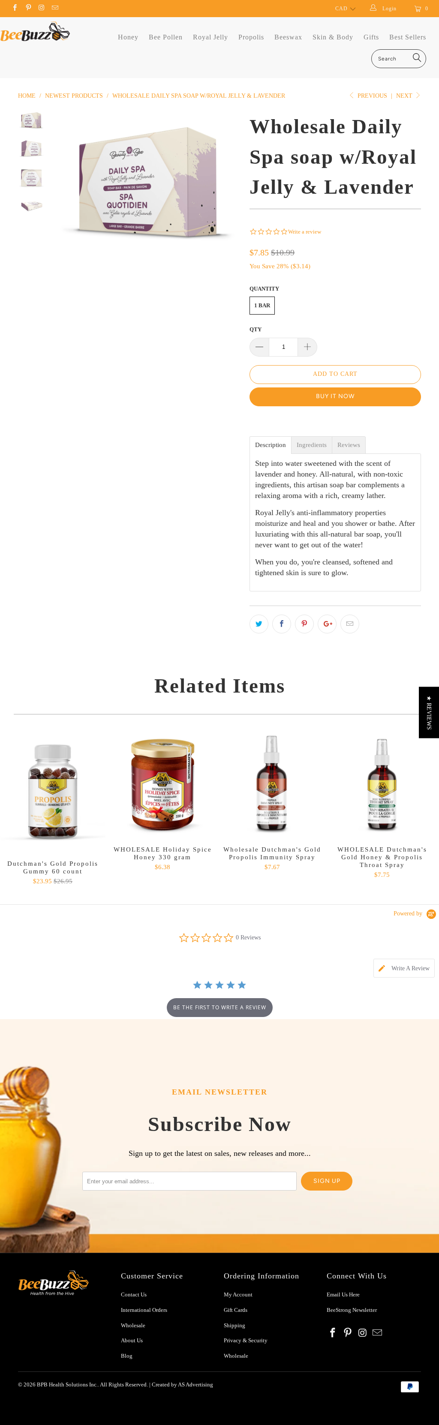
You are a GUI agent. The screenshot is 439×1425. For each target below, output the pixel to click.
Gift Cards (235, 1310)
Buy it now (335, 396)
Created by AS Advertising (182, 1384)
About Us (132, 1340)
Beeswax (288, 37)
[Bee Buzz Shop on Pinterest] (27, 9)
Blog (126, 1356)
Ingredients (312, 445)
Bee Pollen (166, 37)
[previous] (65, 182)
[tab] (404, 968)
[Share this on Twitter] (259, 624)
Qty (256, 329)
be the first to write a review (219, 1007)
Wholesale (133, 1325)
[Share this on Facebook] (281, 624)
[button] (429, 712)
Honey (128, 37)
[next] (231, 182)
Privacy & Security (246, 1340)
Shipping (234, 1325)
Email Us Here (344, 1294)
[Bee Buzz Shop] (35, 31)
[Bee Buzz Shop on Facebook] (14, 9)
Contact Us (134, 1294)
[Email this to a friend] (349, 624)
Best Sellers (407, 37)
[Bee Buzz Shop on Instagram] (41, 9)
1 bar (262, 305)
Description (270, 445)
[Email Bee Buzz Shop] (54, 9)
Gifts (371, 37)
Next (405, 96)
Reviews (348, 445)
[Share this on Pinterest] (304, 624)
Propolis (251, 37)
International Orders (144, 1310)
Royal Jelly (210, 37)
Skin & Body (333, 37)
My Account (238, 1294)
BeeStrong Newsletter (352, 1310)
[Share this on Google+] (327, 624)
